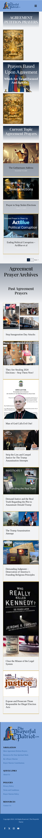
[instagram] (13, 828)
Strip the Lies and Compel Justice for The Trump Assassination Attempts (18, 457)
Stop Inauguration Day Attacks (20, 334)
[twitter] (9, 828)
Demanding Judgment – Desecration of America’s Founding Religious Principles (20, 572)
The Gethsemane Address (21, 167)
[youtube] (18, 828)
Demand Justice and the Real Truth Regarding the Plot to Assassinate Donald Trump (19, 502)
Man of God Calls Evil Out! (19, 423)
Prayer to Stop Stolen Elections (21, 205)
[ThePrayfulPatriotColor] (11, 3)
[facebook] (5, 828)
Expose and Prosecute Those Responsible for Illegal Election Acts (21, 704)
